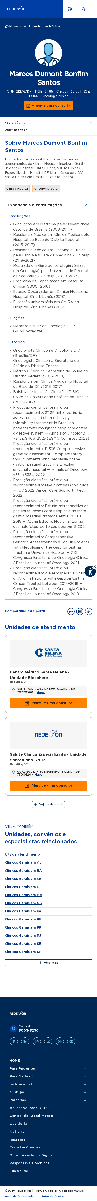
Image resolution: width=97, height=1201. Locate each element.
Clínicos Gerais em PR (23, 927)
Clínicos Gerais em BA (23, 870)
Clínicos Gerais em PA (23, 911)
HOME (15, 1060)
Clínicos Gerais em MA (23, 895)
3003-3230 (29, 1030)
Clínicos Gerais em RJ (23, 935)
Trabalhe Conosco (26, 1147)
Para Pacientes (23, 1068)
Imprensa (18, 1139)
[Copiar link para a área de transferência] (88, 611)
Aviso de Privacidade (19, 1196)
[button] (94, 566)
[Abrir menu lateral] (90, 9)
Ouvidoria (18, 1124)
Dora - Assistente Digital (31, 1155)
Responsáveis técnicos (29, 1163)
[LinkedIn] (25, 1041)
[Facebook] (14, 1041)
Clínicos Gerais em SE (23, 943)
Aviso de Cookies (53, 1196)
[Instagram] (37, 1041)
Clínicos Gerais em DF (23, 887)
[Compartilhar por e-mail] (79, 611)
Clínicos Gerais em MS (23, 903)
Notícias (17, 1131)
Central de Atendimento (31, 1116)
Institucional (21, 1084)
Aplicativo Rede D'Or (28, 1108)
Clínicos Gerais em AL (23, 862)
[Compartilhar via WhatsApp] (71, 611)
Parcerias (18, 1100)
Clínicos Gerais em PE (23, 919)
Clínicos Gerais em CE (23, 879)
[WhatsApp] (60, 1041)
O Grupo (17, 1092)
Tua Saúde (19, 1171)
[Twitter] (48, 1041)
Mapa (41, 692)
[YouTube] (71, 1041)
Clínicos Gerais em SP (23, 952)
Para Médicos (21, 1076)
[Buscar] (83, 9)
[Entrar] (69, 9)
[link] (48, 105)
